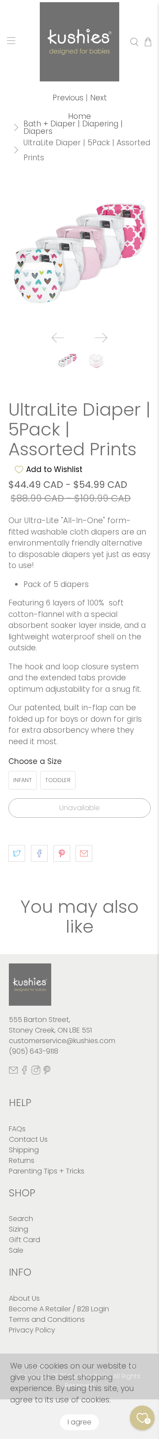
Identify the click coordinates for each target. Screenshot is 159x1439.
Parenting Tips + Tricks (46, 1171)
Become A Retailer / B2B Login (59, 1309)
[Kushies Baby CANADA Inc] (79, 41)
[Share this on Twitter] (16, 853)
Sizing (18, 1229)
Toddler (58, 780)
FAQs (17, 1129)
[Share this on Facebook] (39, 853)
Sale (16, 1250)
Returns (21, 1160)
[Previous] (57, 337)
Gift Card (24, 1240)
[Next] (101, 337)
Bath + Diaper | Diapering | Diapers (73, 127)
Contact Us (28, 1139)
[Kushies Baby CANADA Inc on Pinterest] (46, 1072)
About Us (24, 1298)
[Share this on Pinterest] (61, 853)
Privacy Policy (32, 1330)
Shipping (24, 1150)
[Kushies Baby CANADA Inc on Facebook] (24, 1072)
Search (21, 1219)
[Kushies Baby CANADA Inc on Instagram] (35, 1072)
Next (98, 97)
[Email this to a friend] (84, 853)
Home (79, 116)
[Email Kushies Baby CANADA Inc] (13, 1072)
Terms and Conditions (47, 1319)
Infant (22, 780)
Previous (68, 97)
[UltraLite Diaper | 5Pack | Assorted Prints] (79, 254)
